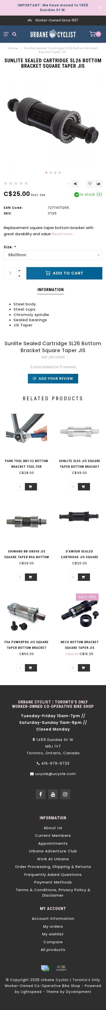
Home (13, 48)
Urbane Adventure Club (53, 851)
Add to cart (67, 273)
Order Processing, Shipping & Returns (53, 866)
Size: (10, 247)
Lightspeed (31, 991)
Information (50, 289)
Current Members (53, 835)
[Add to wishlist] (90, 184)
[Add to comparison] (98, 184)
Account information (53, 918)
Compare (53, 942)
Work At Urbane (53, 859)
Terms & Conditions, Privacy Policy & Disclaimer (53, 892)
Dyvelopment (78, 991)
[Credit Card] (45, 968)
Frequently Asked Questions (53, 874)
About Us (53, 827)
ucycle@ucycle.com (55, 773)
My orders (53, 926)
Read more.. (63, 233)
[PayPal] (61, 968)
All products (53, 949)
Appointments (53, 843)
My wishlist (53, 934)
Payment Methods (53, 882)
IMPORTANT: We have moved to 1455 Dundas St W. (53, 7)
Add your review (55, 378)
